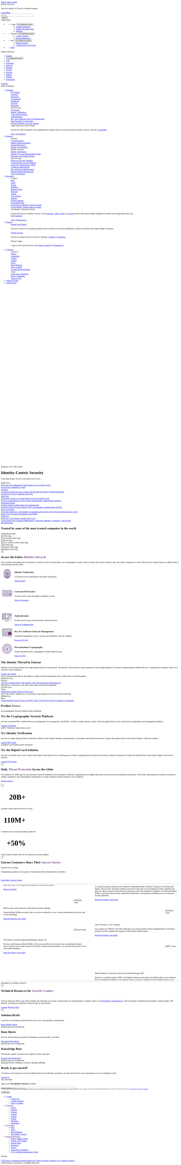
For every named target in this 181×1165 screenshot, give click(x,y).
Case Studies (16, 196)
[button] (90, 376)
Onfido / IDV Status (19, 1141)
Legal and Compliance (19, 274)
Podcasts (14, 192)
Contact (9, 1097)
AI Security (15, 110)
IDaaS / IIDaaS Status (19, 1139)
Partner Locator (17, 233)
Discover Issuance (22, 600)
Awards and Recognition (20, 269)
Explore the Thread (8, 674)
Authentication (16, 117)
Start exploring (16, 216)
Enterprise (15, 97)
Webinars (14, 187)
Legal (3, 1161)
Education (15, 106)
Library (14, 1148)
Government (16, 99)
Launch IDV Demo (8, 743)
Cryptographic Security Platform (23, 163)
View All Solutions (18, 134)
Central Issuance (17, 141)
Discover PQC (20, 656)
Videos (13, 194)
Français (9, 65)
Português (10, 63)
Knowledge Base (17, 203)
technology (61, 237)
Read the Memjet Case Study (14, 916)
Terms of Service (42, 1161)
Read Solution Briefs (9, 1025)
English (9, 56)
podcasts (50, 214)
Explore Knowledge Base (11, 1058)
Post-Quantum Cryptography (22, 121)
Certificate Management (20, 167)
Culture (14, 261)
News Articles (16, 267)
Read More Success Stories (11, 880)
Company (10, 1105)
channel (51, 237)
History (14, 254)
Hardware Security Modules (22, 161)
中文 (8, 61)
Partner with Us (7, 781)
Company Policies (67, 1161)
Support (14, 1110)
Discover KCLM (21, 640)
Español (9, 72)
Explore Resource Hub (10, 1007)
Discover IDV (20, 581)
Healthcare (15, 101)
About (13, 1108)
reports (71, 214)
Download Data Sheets (10, 1041)
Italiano (9, 75)
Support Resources (23, 38)
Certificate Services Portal (26, 45)
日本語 (9, 77)
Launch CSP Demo (8, 726)
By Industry (15, 92)
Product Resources (13, 1136)
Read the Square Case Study (14, 950)
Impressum (15, 1123)
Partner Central (44, 245)
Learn (13, 183)
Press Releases (16, 265)
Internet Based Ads (27, 1161)
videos (56, 214)
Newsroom (10, 1125)
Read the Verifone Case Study (106, 903)
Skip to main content (9, 2)
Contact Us (5, 1077)
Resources (15, 1145)
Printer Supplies (22, 43)
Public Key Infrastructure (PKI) (23, 165)
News (13, 263)
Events (13, 185)
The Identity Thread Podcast (112, 1001)
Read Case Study (10, 887)
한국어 (9, 70)
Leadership (15, 256)
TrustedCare (58, 245)
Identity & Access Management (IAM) (26, 154)
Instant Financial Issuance (21, 143)
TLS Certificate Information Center (24, 1152)
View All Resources (18, 220)
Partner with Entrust (18, 224)
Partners (14, 1112)
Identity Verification (18, 112)
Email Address (6, 1088)
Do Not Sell (95, 1161)
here (86, 1089)
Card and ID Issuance (19, 114)
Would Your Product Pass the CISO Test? (17, 692)
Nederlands (10, 79)
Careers (14, 258)
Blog (13, 47)
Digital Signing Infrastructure (22, 172)
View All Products (18, 174)
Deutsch (9, 68)
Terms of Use (16, 278)
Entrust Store (16, 1143)
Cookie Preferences (82, 1161)
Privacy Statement (18, 276)
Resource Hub (16, 189)
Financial (14, 95)
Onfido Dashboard (23, 27)
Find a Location (17, 1103)
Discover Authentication (24, 624)
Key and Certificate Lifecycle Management (27, 119)
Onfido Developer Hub (25, 29)
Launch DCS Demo (9, 762)
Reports (14, 198)
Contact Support (22, 36)
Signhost (19, 31)
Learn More (5, 13)
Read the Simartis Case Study (106, 938)
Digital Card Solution (19, 147)
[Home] (4, 84)
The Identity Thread (18, 1134)
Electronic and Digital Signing (22, 156)
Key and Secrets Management (22, 169)
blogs (62, 214)
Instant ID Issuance (18, 145)
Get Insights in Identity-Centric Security (26, 205)
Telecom (14, 103)
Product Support (17, 200)
